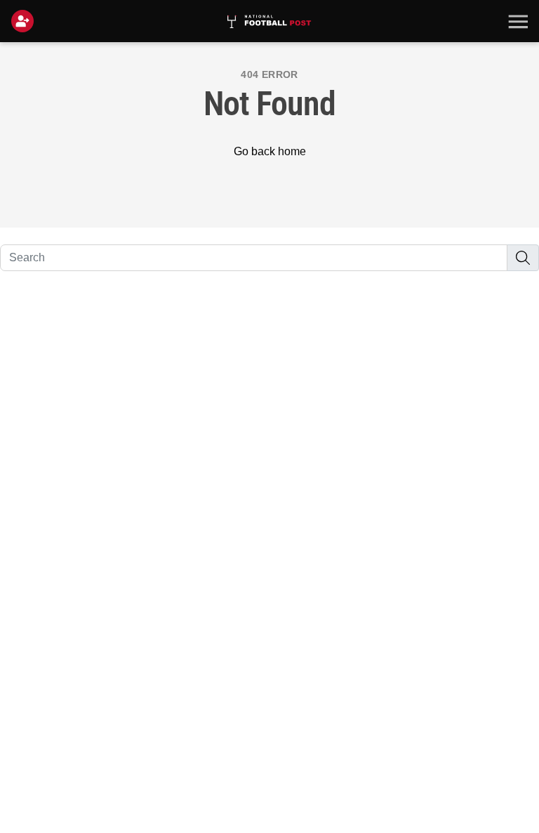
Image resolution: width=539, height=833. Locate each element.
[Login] (25, 21)
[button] (516, 21)
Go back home (270, 151)
